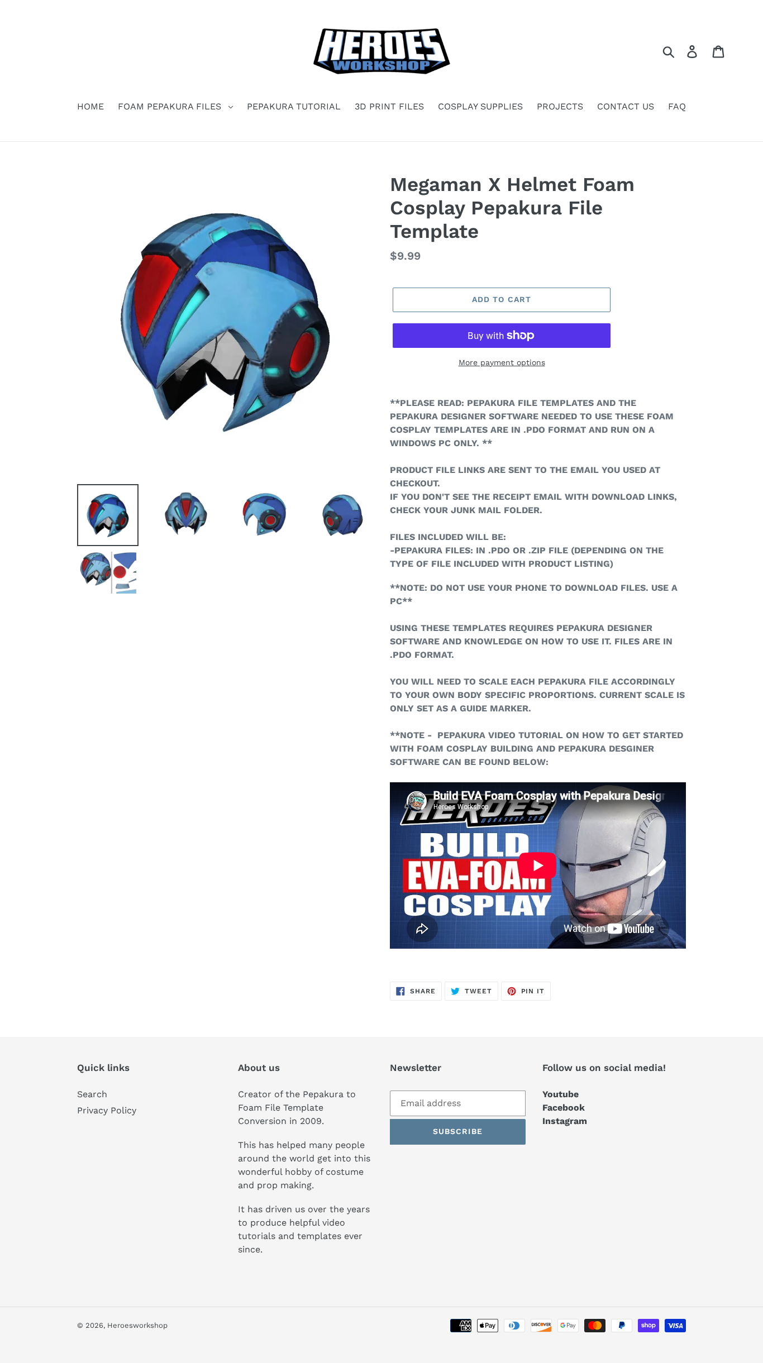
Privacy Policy (106, 1110)
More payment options (502, 362)
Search (92, 1094)
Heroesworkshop (137, 1325)
